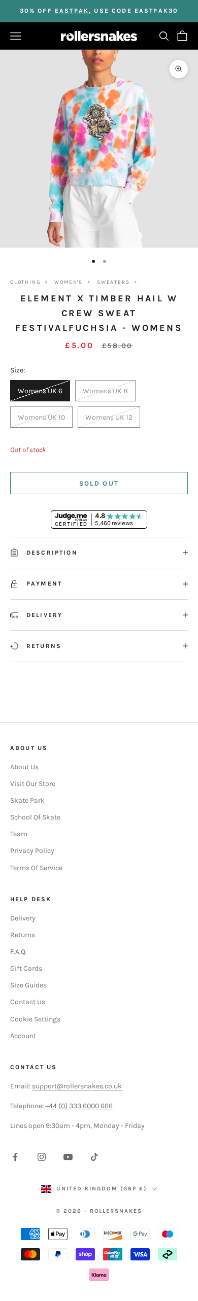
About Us (24, 767)
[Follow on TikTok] (94, 1157)
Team (18, 834)
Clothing (25, 282)
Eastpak (72, 10)
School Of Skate (35, 817)
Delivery (23, 918)
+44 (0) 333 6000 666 (79, 1106)
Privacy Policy (32, 850)
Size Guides (28, 985)
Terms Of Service (36, 868)
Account (23, 1036)
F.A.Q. (18, 951)
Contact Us (27, 1002)
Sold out (99, 483)
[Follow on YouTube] (68, 1157)
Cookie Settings (35, 1019)
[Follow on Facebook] (15, 1157)
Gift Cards (26, 968)
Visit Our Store (32, 783)
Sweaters (113, 282)
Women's (68, 282)
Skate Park (27, 800)
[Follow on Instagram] (42, 1157)
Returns (22, 935)
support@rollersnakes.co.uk (77, 1086)
